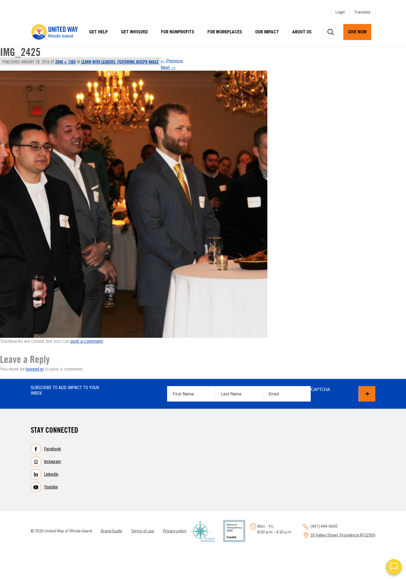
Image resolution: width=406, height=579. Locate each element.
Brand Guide (111, 531)
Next (168, 67)
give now (357, 31)
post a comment (86, 341)
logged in (35, 369)
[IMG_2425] (133, 204)
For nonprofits (177, 31)
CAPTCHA (320, 389)
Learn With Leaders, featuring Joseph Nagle (120, 62)
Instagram (52, 461)
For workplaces (224, 31)
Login (340, 12)
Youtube (51, 487)
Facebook (52, 448)
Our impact (267, 31)
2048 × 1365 (65, 62)
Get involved (134, 31)
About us (302, 31)
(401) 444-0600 (324, 526)
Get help (98, 31)
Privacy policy (174, 531)
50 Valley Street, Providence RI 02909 (342, 535)
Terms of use (142, 531)
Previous (172, 61)
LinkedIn (51, 474)
